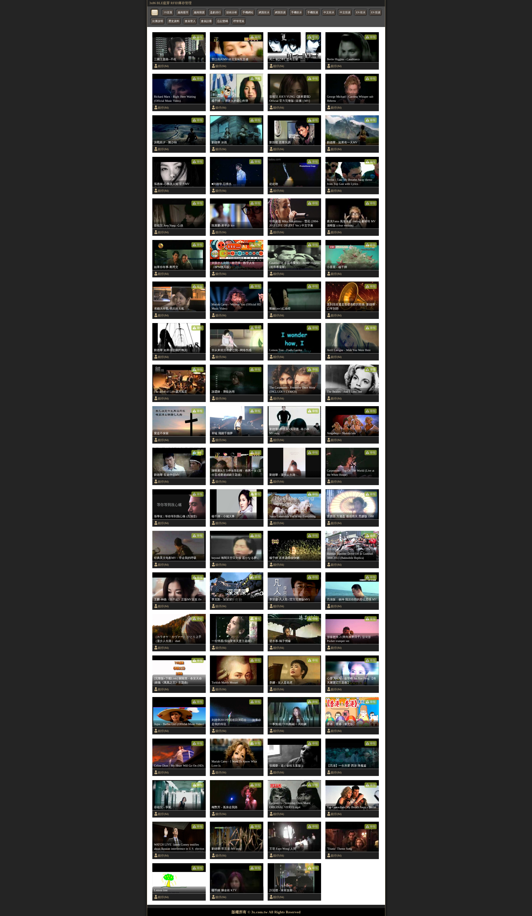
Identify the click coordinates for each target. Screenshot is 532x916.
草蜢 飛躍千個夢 (222, 433)
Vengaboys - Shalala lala (341, 433)
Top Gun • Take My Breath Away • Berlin (351, 807)
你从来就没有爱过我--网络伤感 (231, 350)
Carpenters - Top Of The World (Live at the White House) (350, 472)
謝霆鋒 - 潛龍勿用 (223, 391)
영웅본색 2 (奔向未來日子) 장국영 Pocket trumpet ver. (349, 639)
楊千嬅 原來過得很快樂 (284, 557)
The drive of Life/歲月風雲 (170, 391)
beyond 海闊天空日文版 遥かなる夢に (236, 557)
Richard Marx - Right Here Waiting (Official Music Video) (175, 98)
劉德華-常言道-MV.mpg (226, 848)
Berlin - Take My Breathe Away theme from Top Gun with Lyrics (349, 182)
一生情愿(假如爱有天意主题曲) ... (233, 641)
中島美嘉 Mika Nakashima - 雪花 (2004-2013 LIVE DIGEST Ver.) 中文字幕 (294, 223)
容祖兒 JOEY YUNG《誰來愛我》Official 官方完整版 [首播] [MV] (290, 98)
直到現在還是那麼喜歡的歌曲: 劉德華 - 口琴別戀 (352, 306)
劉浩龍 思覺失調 (280, 142)
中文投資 (345, 12)
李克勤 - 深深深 (222, 599)
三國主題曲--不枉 (165, 59)
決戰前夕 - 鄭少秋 (165, 142)
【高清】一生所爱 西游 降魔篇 (346, 765)
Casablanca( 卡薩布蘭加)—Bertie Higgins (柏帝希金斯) (294, 265)
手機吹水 (296, 12)
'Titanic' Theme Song (339, 848)
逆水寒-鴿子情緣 (280, 641)
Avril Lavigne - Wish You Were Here (349, 350)
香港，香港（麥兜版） (341, 724)
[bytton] (154, 12)
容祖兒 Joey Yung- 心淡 (168, 225)
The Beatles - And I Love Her (344, 391)
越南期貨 (199, 12)
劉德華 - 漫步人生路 (282, 474)
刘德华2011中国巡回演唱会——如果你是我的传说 (236, 722)
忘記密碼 (222, 21)
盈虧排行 (215, 12)
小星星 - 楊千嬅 (337, 267)
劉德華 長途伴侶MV (167, 474)
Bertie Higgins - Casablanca (343, 59)
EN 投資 (376, 12)
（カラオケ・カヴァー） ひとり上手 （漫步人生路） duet (177, 639)
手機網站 (248, 12)
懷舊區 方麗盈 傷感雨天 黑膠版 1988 (350, 516)
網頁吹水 (264, 12)
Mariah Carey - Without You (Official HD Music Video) (236, 306)
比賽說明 (157, 21)
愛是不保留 (161, 433)
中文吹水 (329, 12)
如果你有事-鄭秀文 (166, 267)
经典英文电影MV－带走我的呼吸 (175, 557)
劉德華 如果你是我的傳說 (170, 350)
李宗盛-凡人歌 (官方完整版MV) (289, 599)
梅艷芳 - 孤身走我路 (225, 807)
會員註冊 (206, 21)
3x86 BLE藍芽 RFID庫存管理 (170, 3)
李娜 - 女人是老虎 (280, 682)
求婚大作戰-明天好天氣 (169, 308)
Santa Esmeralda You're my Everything (292, 516)
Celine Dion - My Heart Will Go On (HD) (179, 765)
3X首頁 (168, 12)
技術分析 (231, 12)
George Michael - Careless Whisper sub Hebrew (350, 98)
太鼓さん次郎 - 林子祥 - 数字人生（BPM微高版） (233, 265)
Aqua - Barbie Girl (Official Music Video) (179, 724)
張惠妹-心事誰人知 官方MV (172, 184)
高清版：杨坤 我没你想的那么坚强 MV (352, 599)
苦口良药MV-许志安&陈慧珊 (230, 59)
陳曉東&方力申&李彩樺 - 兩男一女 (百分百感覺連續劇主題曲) (236, 472)
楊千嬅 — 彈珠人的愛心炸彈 (230, 100)
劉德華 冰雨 (219, 142)
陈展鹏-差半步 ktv (223, 225)
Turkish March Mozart (225, 682)
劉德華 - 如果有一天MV (342, 142)
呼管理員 (238, 21)
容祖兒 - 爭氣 (162, 807)
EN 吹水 (361, 12)
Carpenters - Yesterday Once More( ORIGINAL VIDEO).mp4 (290, 805)
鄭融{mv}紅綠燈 (280, 308)
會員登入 (190, 21)
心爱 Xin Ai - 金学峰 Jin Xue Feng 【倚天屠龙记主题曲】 (351, 680)
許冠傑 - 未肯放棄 (280, 890)
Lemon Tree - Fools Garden (285, 350)
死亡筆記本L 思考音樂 (283, 59)
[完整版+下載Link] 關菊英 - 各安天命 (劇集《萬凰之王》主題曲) (178, 680)
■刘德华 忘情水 (222, 184)
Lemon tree (160, 890)
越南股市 (183, 12)
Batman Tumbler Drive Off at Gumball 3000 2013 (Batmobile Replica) (350, 555)
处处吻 (273, 184)
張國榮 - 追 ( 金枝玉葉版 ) (286, 765)
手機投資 (312, 12)
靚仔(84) (163, 66)
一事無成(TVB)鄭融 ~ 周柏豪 (288, 724)
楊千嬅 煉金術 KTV (224, 890)
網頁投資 (280, 12)
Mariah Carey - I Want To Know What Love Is (234, 763)
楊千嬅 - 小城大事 (223, 516)
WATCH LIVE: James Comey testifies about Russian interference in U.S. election (179, 846)
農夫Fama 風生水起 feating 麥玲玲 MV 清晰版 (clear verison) (351, 223)
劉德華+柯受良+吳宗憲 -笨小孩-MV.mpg (289, 431)
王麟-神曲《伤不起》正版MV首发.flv (178, 599)
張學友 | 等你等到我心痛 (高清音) (175, 516)
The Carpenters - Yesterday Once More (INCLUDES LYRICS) (292, 389)
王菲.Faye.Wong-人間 (282, 848)
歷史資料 (174, 21)
